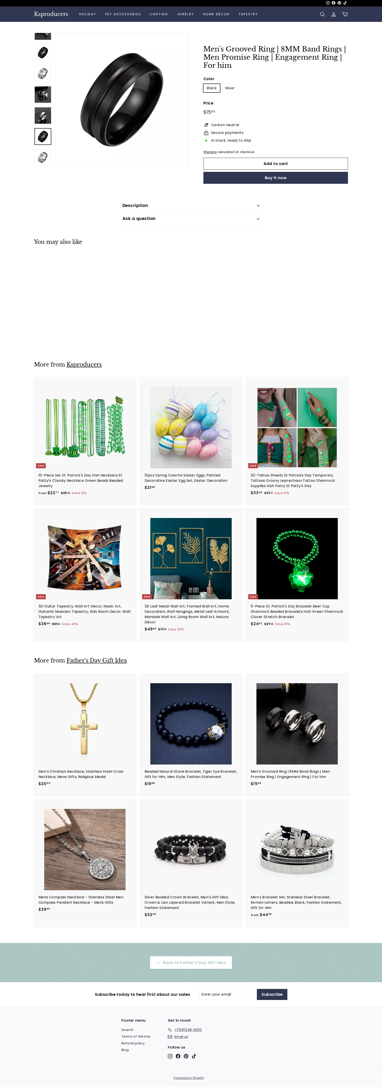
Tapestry (248, 14)
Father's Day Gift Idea (97, 660)
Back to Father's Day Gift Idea (194, 962)
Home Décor (216, 14)
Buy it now (276, 177)
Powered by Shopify (189, 1078)
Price (208, 103)
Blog (125, 1049)
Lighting (159, 14)
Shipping (210, 152)
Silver (230, 88)
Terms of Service (135, 1036)
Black (212, 88)
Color (208, 79)
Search (127, 1029)
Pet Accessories (123, 14)
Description (135, 206)
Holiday (87, 14)
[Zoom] (121, 99)
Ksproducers (51, 14)
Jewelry (185, 14)
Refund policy (133, 1043)
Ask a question (139, 219)
